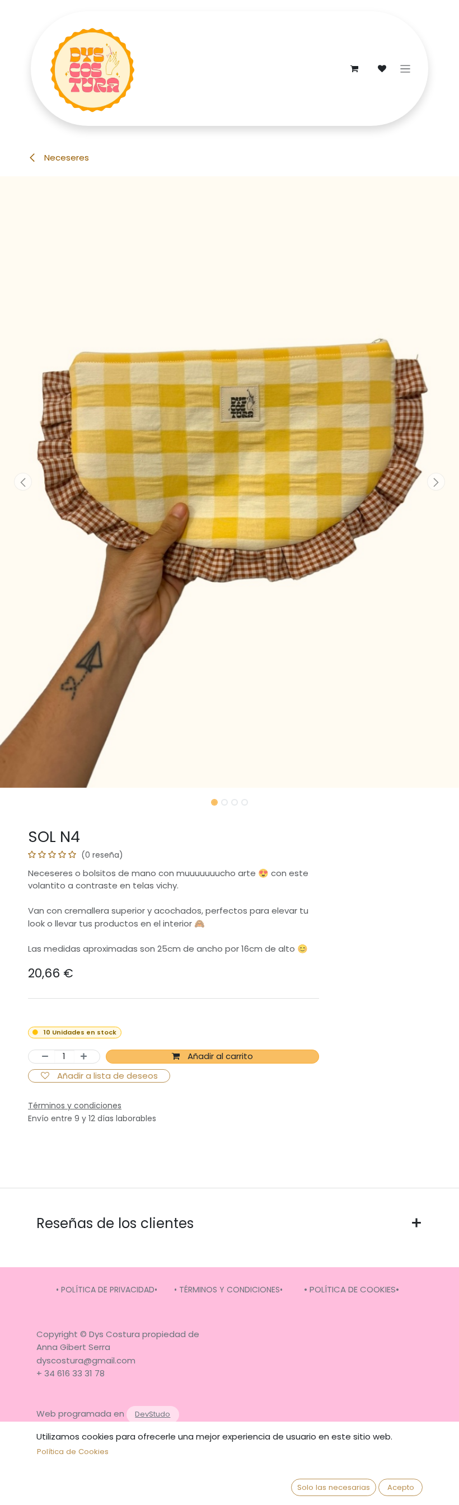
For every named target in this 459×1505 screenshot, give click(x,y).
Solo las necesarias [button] (333, 1487)
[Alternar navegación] (406, 69)
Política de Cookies (73, 1451)
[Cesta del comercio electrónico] (354, 69)
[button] (23, 482)
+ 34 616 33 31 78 (70, 1373)
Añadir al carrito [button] (219, 1056)
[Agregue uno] (87, 1056)
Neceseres (65, 157)
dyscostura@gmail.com (85, 1360)
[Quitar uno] (42, 1056)
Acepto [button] (400, 1487)
